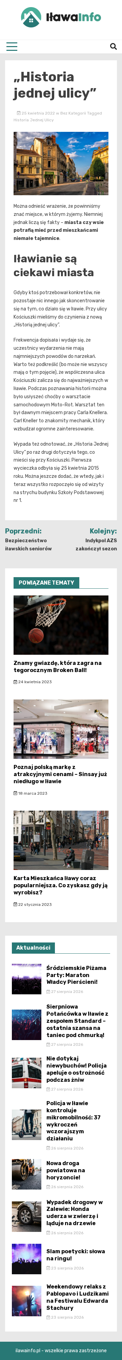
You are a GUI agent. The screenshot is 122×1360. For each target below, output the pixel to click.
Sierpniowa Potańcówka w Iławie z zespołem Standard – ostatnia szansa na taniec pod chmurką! (77, 1020)
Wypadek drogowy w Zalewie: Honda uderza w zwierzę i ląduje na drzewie (74, 1212)
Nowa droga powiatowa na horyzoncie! (65, 1170)
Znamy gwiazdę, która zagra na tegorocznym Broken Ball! (58, 666)
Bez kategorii (73, 113)
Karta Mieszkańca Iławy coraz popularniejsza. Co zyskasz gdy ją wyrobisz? (60, 885)
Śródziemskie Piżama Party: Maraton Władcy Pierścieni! (76, 975)
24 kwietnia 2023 (34, 681)
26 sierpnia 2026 (66, 1148)
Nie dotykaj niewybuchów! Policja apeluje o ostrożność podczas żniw (76, 1069)
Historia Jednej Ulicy (34, 120)
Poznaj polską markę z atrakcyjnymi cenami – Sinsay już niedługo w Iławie (60, 774)
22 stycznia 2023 (34, 904)
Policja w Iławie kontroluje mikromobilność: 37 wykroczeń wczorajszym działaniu (73, 1121)
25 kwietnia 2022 (38, 113)
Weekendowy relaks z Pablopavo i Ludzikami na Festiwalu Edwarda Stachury (77, 1297)
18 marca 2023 (32, 793)
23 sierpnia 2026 (67, 1268)
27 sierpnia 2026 (66, 991)
